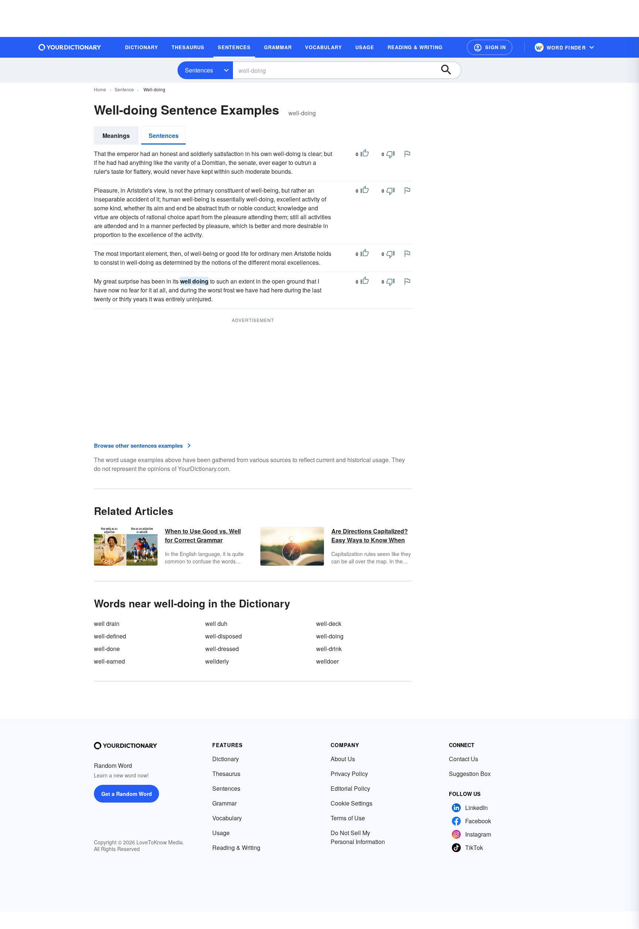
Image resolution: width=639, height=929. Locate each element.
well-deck (328, 623)
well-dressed (222, 648)
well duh (216, 623)
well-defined (110, 636)
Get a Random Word (126, 793)
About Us (343, 759)
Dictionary (225, 759)
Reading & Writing (236, 847)
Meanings (116, 135)
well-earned (109, 661)
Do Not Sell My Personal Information (358, 837)
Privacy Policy (349, 773)
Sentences (199, 70)
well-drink (329, 648)
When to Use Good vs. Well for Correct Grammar (203, 535)
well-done (107, 648)
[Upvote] (364, 154)
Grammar (224, 803)
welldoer (327, 661)
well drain (106, 623)
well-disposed (223, 636)
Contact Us (463, 759)
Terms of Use (348, 818)
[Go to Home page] (69, 47)
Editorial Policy (350, 788)
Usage (221, 832)
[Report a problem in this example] (407, 153)
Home (100, 89)
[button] (490, 47)
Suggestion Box (470, 773)
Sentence (124, 89)
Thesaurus (226, 773)
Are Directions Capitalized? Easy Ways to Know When (369, 535)
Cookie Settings (351, 803)
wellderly (217, 661)
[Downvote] (390, 154)
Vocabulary (227, 818)
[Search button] (450, 70)
